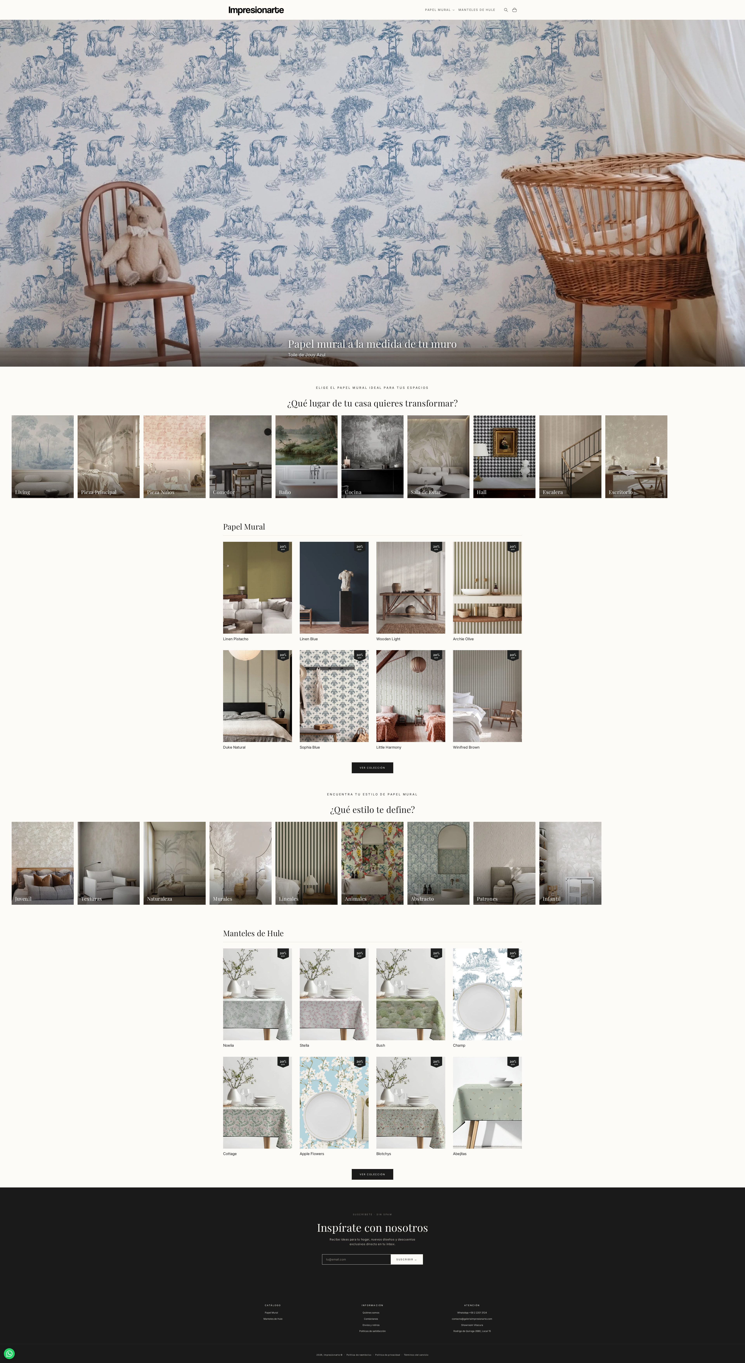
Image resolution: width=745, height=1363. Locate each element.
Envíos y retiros (371, 1325)
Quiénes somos (371, 1312)
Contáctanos (371, 1318)
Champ (459, 1045)
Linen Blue (309, 639)
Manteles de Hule (253, 933)
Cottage (230, 1154)
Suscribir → (406, 1259)
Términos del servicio (416, 1354)
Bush (380, 1045)
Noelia (228, 1045)
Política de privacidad (387, 1354)
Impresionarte (332, 1354)
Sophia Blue (310, 747)
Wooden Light (388, 639)
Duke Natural (234, 747)
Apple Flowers (312, 1154)
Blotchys (383, 1154)
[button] (439, 10)
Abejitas (460, 1154)
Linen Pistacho (236, 639)
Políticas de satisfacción (372, 1331)
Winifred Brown (466, 747)
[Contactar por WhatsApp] (9, 1353)
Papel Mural (244, 526)
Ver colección (372, 767)
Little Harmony (388, 747)
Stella (304, 1045)
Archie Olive (463, 639)
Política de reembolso (359, 1354)
